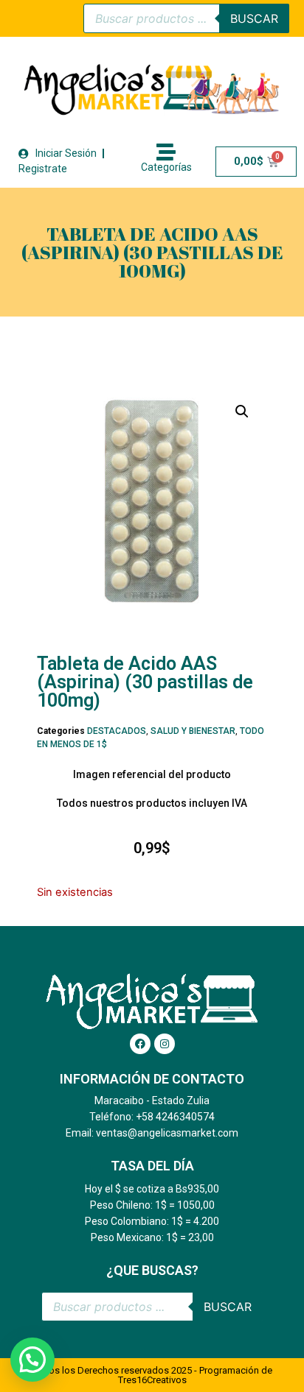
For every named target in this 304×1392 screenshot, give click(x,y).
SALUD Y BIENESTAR (193, 731)
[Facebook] (140, 1044)
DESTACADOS (116, 731)
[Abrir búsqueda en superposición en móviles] (186, 18)
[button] (242, 411)
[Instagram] (164, 1044)
